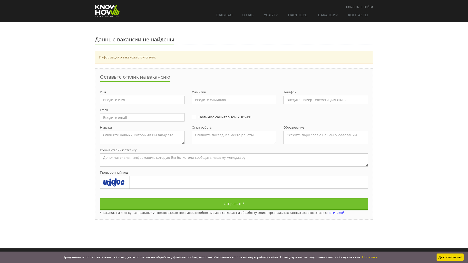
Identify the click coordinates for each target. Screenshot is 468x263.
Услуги (271, 14)
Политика (369, 257)
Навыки (106, 127)
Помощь (352, 7)
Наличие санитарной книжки (225, 116)
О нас (248, 14)
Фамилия (199, 92)
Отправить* (234, 203)
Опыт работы (202, 127)
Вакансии (328, 14)
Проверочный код (114, 172)
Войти (368, 7)
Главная (224, 14)
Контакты (358, 14)
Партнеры (298, 14)
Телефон (289, 92)
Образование (293, 127)
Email (104, 110)
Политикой (335, 212)
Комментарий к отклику (118, 150)
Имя (103, 92)
